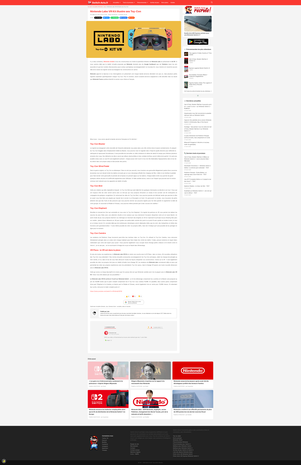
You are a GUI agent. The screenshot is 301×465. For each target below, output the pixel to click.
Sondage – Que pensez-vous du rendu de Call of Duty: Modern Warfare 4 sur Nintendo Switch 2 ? (197, 129)
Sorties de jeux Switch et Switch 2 (183, 450)
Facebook (105, 444)
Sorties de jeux (154, 2)
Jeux (105, 6)
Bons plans (164, 2)
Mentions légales (135, 452)
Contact (132, 448)
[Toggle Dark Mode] (4, 461)
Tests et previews (128, 2)
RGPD (137, 454)
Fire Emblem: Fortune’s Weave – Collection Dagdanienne (198, 75)
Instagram (105, 446)
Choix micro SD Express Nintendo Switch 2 (186, 456)
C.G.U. (132, 454)
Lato (93, 14)
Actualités (116, 2)
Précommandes (142, 2)
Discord (104, 440)
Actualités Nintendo (98, 6)
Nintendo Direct (177, 440)
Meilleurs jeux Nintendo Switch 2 (182, 448)
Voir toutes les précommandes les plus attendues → (198, 91)
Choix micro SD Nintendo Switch (183, 454)
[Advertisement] (133, 109)
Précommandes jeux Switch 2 (182, 444)
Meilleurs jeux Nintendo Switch (182, 446)
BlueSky (104, 442)
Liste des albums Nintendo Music (183, 452)
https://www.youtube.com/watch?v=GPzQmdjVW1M (106, 291)
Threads (104, 450)
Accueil (89, 6)
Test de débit (177, 436)
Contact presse (134, 450)
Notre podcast (177, 438)
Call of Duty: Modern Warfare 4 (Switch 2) (198, 59)
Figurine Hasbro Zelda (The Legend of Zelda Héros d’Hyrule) (200, 83)
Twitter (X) (105, 438)
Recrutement (134, 446)
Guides (173, 2)
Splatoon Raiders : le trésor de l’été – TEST (197, 186)
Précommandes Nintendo (180, 442)
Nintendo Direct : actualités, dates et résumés (119, 306)
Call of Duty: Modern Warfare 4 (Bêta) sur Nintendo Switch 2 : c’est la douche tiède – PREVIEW (197, 159)
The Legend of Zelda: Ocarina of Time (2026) (200, 53)
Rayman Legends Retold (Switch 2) (199, 68)
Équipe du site (134, 444)
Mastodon (105, 448)
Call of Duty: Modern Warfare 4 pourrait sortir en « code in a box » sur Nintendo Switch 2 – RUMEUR (198, 106)
